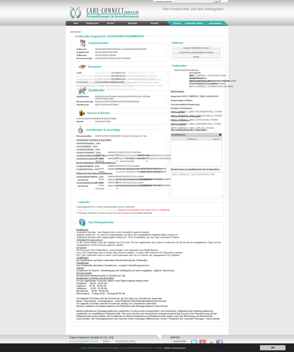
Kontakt (154, 23)
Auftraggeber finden (215, 25)
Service (110, 23)
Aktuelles (132, 23)
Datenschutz (180, 341)
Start (76, 23)
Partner (177, 23)
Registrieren (92, 23)
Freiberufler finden (194, 23)
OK (273, 347)
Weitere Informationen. (175, 348)
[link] (220, 134)
